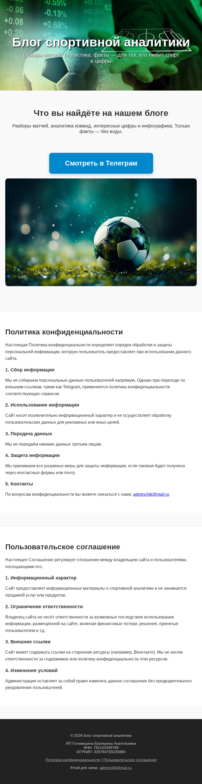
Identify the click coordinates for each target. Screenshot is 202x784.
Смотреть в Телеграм (101, 163)
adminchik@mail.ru (151, 494)
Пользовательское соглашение (130, 760)
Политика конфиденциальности (73, 760)
